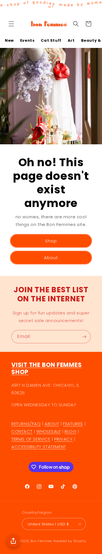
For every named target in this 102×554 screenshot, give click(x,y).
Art (71, 40)
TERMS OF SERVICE (30, 439)
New (9, 40)
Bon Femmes (41, 541)
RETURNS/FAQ (26, 424)
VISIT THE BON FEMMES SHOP (46, 368)
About (51, 257)
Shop (51, 241)
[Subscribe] (84, 336)
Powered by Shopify (69, 541)
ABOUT (51, 424)
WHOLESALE (48, 431)
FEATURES (73, 424)
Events (27, 40)
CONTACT (21, 431)
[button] (11, 24)
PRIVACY (63, 439)
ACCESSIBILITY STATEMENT (38, 447)
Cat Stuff (51, 40)
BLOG (70, 431)
